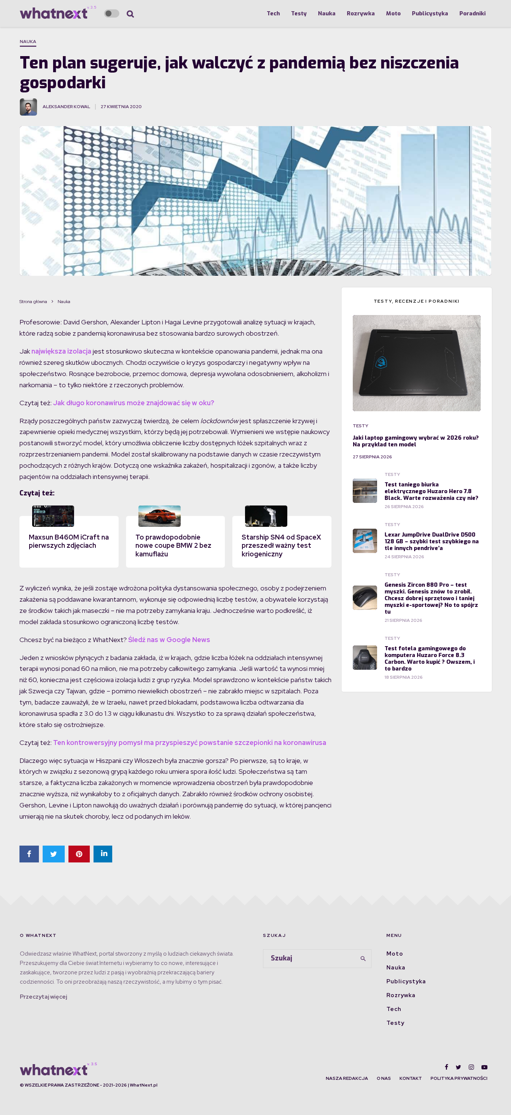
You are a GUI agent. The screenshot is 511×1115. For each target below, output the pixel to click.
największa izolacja (61, 351)
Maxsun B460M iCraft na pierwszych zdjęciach (69, 541)
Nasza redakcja (347, 1078)
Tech (273, 13)
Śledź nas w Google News (169, 639)
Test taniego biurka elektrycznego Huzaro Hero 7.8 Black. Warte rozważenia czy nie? (431, 491)
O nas (384, 1078)
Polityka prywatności (459, 1078)
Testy (299, 13)
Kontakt (411, 1078)
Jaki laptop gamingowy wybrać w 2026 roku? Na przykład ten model (416, 441)
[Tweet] (54, 854)
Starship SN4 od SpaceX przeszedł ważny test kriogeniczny (281, 545)
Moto (393, 13)
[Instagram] (471, 1067)
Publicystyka (430, 13)
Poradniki (472, 13)
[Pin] (79, 854)
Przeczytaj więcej (43, 997)
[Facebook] (446, 1067)
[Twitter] (458, 1067)
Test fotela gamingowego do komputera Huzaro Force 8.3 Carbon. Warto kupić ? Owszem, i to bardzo (430, 658)
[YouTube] (484, 1067)
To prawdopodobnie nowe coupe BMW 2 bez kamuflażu (173, 545)
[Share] (29, 854)
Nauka (327, 13)
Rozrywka (361, 13)
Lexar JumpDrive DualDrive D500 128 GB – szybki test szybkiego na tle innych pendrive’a (432, 541)
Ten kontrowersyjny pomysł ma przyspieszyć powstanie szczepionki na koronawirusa (189, 742)
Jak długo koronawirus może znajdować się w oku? (133, 402)
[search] (363, 959)
